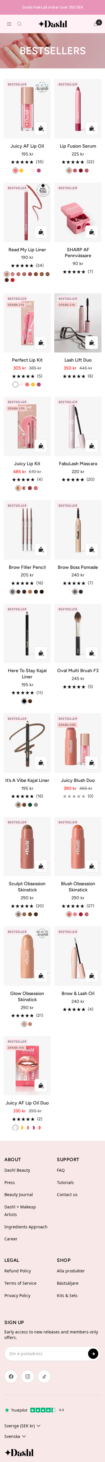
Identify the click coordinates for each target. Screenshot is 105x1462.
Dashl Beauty (17, 1170)
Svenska (12, 1436)
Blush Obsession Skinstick (78, 887)
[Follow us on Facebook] (11, 1376)
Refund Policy (17, 1271)
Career (11, 1239)
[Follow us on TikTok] (44, 1376)
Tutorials (65, 1182)
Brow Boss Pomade (78, 567)
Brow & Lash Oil (78, 993)
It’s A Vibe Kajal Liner (27, 780)
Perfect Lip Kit (27, 360)
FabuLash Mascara (78, 463)
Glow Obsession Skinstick (27, 996)
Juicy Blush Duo (78, 780)
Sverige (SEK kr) (19, 1426)
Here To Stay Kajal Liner (27, 673)
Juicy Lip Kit (27, 463)
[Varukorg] (96, 24)
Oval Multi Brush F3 (78, 670)
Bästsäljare (67, 1283)
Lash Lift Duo (78, 360)
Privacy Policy (17, 1295)
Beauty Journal (18, 1194)
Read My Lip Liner (27, 249)
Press (9, 1182)
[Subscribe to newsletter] (93, 1354)
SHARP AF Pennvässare (78, 253)
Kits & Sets (67, 1295)
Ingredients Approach (26, 1227)
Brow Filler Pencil (27, 567)
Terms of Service (20, 1283)
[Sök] (19, 24)
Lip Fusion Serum (78, 146)
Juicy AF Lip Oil (27, 146)
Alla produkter (71, 1271)
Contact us (67, 1194)
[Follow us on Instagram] (27, 1376)
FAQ (61, 1170)
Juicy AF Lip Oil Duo (27, 1103)
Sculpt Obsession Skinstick (27, 887)
